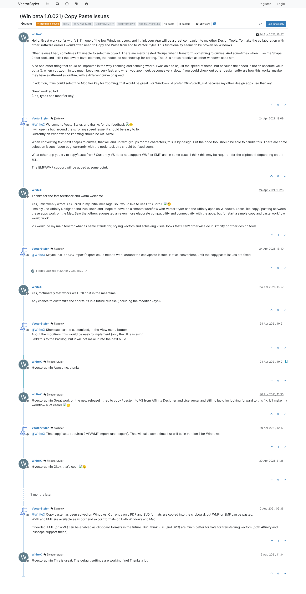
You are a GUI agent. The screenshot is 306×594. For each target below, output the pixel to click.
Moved (28, 23)
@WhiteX (58, 118)
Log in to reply (276, 23)
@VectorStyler (54, 361)
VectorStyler (28, 4)
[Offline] (25, 121)
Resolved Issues (49, 23)
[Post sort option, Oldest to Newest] (260, 24)
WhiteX (37, 34)
